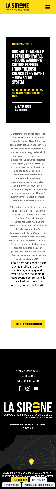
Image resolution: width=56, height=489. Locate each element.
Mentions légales (28, 381)
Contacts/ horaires (28, 371)
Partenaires (28, 376)
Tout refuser (38, 479)
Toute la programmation (28, 324)
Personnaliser (11, 484)
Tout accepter (19, 479)
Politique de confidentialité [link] (38, 484)
